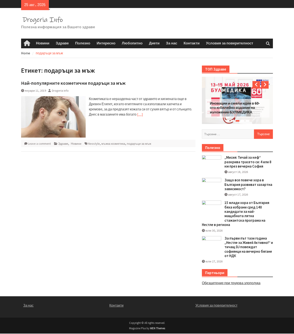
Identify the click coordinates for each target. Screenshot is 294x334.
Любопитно (132, 43)
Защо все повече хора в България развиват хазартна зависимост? (248, 184)
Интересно (106, 43)
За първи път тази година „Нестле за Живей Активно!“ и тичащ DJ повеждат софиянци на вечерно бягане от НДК (248, 247)
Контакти (192, 43)
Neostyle (94, 144)
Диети (154, 43)
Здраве (62, 43)
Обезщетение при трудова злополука (231, 283)
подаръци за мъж (139, 144)
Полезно (82, 43)
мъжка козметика (113, 144)
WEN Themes (157, 328)
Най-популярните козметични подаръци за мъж (73, 83)
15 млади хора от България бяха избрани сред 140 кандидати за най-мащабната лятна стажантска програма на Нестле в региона (235, 213)
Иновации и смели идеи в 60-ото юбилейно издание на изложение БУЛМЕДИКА (235, 107)
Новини (42, 43)
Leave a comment (39, 144)
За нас (171, 43)
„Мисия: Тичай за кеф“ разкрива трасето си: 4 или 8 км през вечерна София (247, 162)
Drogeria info (60, 91)
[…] (140, 114)
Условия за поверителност (229, 43)
